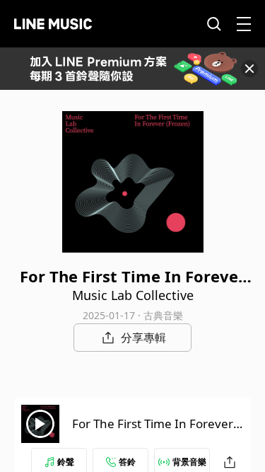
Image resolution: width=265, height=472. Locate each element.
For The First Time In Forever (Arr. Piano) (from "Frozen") (152, 432)
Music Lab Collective (133, 295)
